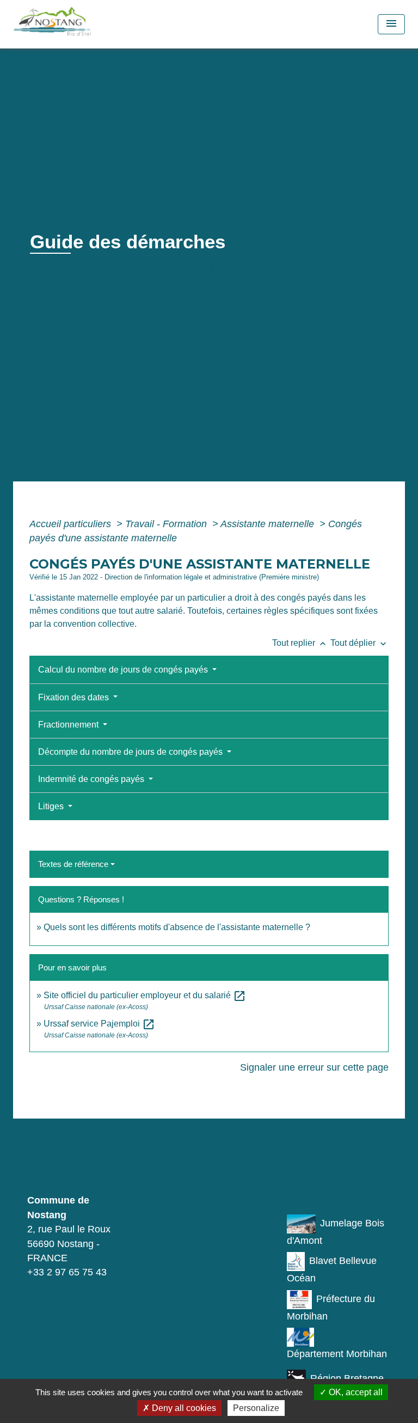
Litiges (52, 806)
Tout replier (300, 643)
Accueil (49, 266)
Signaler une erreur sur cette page (314, 1067)
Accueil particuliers (71, 523)
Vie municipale (114, 266)
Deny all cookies (183, 1408)
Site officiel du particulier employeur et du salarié (145, 995)
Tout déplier (359, 643)
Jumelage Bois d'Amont (335, 1232)
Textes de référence (73, 864)
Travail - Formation (167, 523)
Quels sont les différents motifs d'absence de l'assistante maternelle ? (177, 927)
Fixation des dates (74, 697)
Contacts (65, 1162)
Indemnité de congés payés (92, 779)
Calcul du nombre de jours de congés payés (124, 669)
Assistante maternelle (268, 523)
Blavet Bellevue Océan (332, 1269)
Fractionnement (69, 724)
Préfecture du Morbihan (331, 1307)
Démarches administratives (225, 266)
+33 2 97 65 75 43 (67, 1272)
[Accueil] (76, 24)
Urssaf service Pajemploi (99, 1023)
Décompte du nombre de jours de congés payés (131, 751)
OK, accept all (355, 1392)
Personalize (256, 1408)
